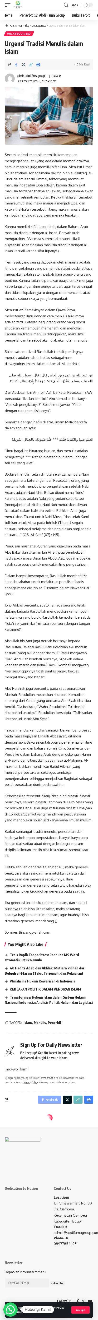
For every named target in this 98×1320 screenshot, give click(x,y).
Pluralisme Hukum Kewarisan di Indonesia (42, 981)
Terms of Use (22, 1311)
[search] (66, 5)
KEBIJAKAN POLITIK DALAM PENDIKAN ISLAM (45, 989)
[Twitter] (83, 1301)
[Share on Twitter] (23, 64)
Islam (28, 1023)
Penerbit (54, 1023)
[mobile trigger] (9, 5)
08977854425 (65, 1243)
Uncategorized (19, 33)
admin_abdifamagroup (31, 76)
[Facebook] (77, 1301)
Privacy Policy (55, 1307)
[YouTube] (90, 1301)
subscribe (57, 1283)
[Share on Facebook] (16, 64)
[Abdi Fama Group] (18, 5)
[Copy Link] (31, 64)
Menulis (40, 1023)
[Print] (38, 64)
